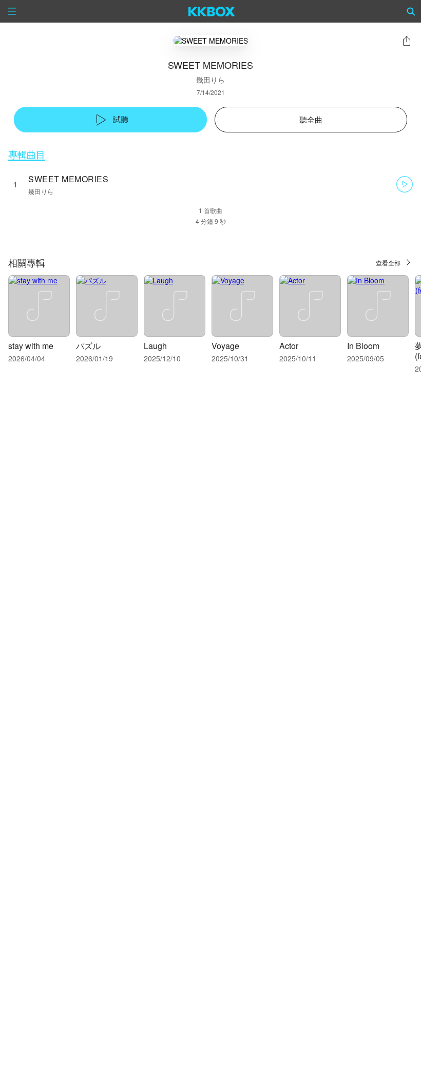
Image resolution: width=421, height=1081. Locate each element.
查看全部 (388, 262)
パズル (88, 346)
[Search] (411, 11)
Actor (288, 346)
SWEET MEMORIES (68, 179)
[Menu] (12, 11)
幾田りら (210, 79)
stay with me (30, 346)
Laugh (155, 346)
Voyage (225, 346)
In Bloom (363, 346)
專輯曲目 (26, 154)
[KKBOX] (212, 11)
